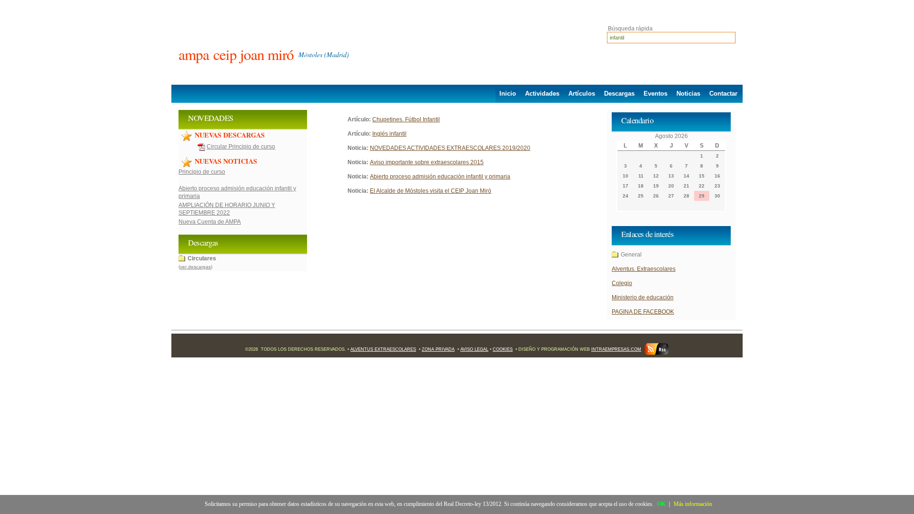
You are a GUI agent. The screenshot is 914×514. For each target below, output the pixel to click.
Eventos (655, 93)
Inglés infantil (389, 133)
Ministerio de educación (643, 297)
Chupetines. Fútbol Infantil (406, 119)
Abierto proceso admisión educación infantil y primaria (440, 176)
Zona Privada (438, 349)
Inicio (507, 93)
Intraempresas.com (616, 349)
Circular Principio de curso (241, 146)
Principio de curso (202, 171)
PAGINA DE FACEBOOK (643, 311)
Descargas (619, 93)
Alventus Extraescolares (383, 349)
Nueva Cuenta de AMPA (210, 221)
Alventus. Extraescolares (644, 269)
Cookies (503, 349)
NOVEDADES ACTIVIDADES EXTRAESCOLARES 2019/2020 (450, 148)
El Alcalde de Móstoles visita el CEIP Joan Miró (430, 191)
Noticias (688, 93)
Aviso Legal (474, 349)
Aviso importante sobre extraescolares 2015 (427, 162)
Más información (693, 504)
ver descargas (195, 266)
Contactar (723, 93)
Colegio (622, 283)
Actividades (542, 93)
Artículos (581, 93)
